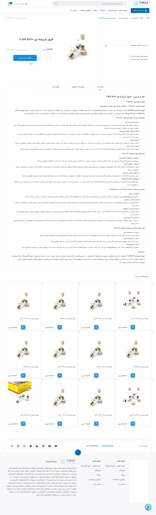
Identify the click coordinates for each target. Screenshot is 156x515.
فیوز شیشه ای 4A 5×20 (67, 319)
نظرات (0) (56, 87)
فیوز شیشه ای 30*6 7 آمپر (103, 415)
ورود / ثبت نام (19, 4)
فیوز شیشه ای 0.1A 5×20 (31, 367)
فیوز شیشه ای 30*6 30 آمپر (103, 319)
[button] (133, 327)
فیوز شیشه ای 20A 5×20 (140, 367)
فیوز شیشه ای (123, 18)
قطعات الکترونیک (137, 18)
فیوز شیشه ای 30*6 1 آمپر (66, 415)
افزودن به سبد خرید (25, 58)
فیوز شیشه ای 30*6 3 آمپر (139, 319)
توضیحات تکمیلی (78, 87)
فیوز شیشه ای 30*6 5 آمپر (66, 367)
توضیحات (100, 87)
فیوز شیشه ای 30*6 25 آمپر (139, 415)
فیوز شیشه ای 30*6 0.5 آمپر (29, 319)
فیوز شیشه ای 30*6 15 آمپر (30, 415)
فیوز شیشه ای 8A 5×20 (104, 367)
